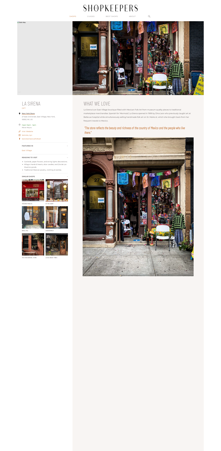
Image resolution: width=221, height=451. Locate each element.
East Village (27, 150)
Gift (24, 108)
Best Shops (112, 16)
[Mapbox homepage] (19, 93)
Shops (73, 16)
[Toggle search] (149, 16)
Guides (91, 16)
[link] (33, 192)
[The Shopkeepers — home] (110, 8)
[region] (45, 58)
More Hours (27, 127)
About (132, 16)
